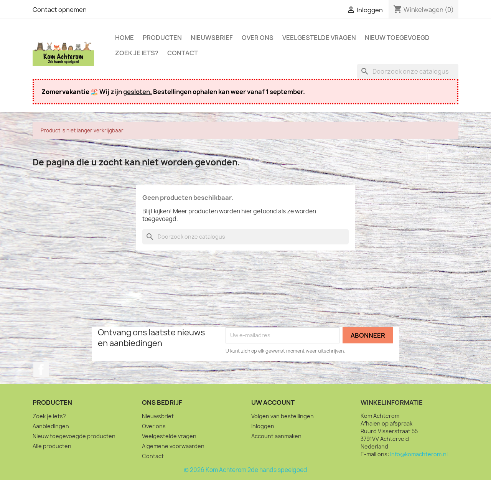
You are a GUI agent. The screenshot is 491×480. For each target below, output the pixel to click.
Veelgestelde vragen (319, 37)
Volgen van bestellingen (282, 416)
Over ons (258, 37)
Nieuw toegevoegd (397, 37)
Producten (162, 37)
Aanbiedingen (51, 426)
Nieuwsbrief (212, 37)
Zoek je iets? (136, 53)
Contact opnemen (60, 9)
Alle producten (52, 446)
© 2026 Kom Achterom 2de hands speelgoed (245, 470)
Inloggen (262, 426)
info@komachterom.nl (419, 454)
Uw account (273, 402)
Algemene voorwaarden (173, 446)
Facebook (41, 369)
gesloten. (137, 91)
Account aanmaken (276, 436)
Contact (182, 53)
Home (124, 37)
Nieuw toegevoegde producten (74, 436)
